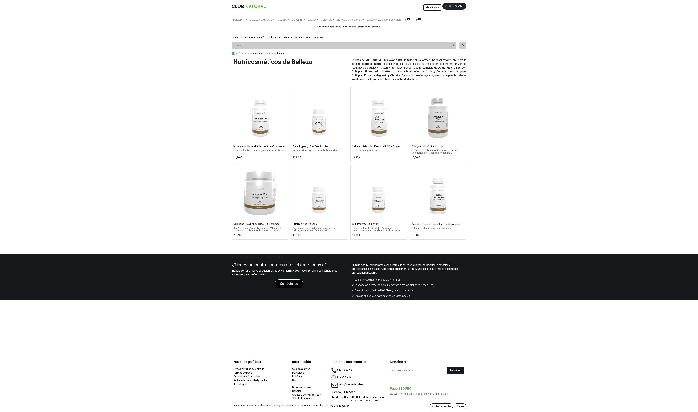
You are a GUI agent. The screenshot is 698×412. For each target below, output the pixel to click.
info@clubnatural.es (351, 384)
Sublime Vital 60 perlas (365, 223)
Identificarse (432, 7)
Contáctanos (289, 284)
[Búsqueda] (452, 45)
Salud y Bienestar (302, 398)
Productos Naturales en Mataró (248, 37)
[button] (236, 139)
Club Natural (274, 37)
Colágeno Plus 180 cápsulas (427, 146)
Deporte (297, 390)
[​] (462, 45)
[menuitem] (342, 20)
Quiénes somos (301, 368)
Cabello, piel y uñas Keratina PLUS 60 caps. (376, 146)
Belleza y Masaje (293, 37)
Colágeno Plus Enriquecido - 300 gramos (256, 223)
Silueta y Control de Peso (306, 394)
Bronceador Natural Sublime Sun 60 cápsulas (259, 146)
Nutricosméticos (301, 387)
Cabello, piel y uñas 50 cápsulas (310, 146)
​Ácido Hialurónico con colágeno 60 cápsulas (436, 224)
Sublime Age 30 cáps (305, 223)
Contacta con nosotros (348, 362)
